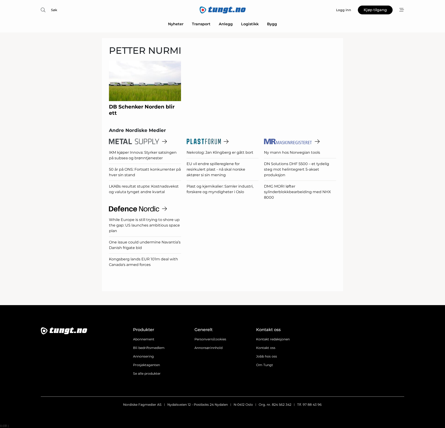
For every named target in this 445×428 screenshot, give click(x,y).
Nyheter (176, 24)
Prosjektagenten (146, 365)
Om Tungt (264, 365)
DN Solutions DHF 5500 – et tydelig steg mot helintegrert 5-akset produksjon (296, 169)
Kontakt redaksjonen (273, 339)
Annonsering (143, 356)
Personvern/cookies (210, 339)
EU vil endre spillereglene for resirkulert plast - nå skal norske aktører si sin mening (216, 169)
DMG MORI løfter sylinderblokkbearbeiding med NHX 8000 (297, 192)
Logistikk (250, 24)
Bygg (272, 24)
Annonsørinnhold (208, 348)
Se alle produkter (147, 373)
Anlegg (226, 24)
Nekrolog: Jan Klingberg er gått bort (220, 152)
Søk (54, 10)
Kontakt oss (265, 348)
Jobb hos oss (266, 356)
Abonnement (143, 339)
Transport (201, 24)
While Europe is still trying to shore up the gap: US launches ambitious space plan (144, 225)
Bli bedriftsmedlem (149, 348)
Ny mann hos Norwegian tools (292, 152)
